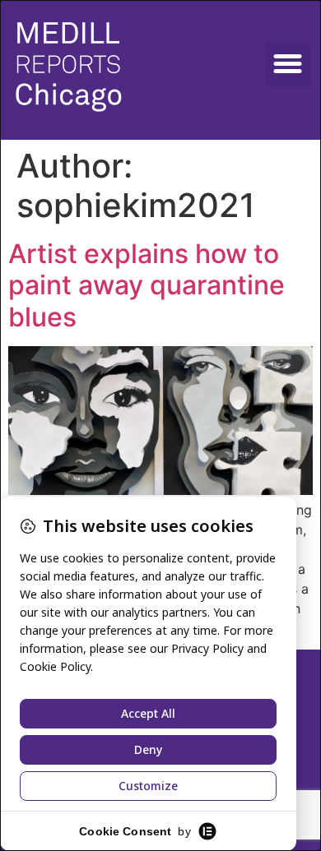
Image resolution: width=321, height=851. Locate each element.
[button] (288, 64)
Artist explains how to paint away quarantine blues (146, 285)
